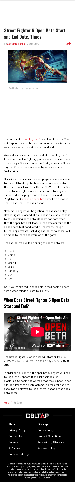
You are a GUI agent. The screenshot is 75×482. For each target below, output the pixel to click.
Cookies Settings (18, 454)
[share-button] (69, 44)
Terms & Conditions (49, 436)
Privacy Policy (16, 430)
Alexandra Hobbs (16, 44)
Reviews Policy (46, 448)
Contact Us (15, 436)
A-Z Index (14, 448)
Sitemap (42, 424)
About (12, 424)
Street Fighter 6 (30, 139)
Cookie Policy (45, 430)
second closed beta (34, 199)
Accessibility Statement (52, 442)
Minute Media (18, 463)
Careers (13, 442)
